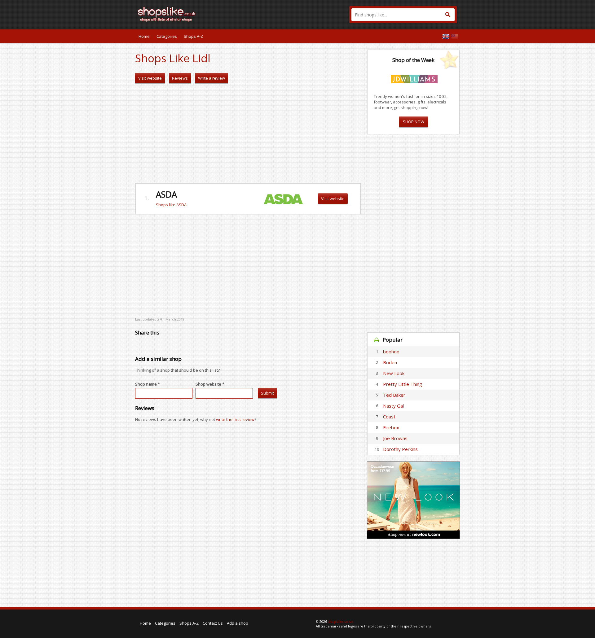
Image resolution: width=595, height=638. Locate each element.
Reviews (180, 78)
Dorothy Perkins (400, 449)
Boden (390, 362)
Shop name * (147, 384)
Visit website (150, 78)
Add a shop (237, 623)
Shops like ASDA (171, 205)
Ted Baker (394, 395)
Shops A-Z (193, 36)
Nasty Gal (393, 406)
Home (144, 36)
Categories (166, 36)
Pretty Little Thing (402, 384)
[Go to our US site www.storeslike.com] (454, 36)
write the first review (235, 419)
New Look (393, 373)
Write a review (211, 78)
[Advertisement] (248, 133)
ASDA (166, 194)
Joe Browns (395, 438)
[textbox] (403, 14)
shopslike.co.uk (340, 621)
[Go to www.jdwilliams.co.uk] (414, 78)
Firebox (391, 427)
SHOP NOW (413, 122)
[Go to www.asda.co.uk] (283, 198)
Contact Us (213, 623)
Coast (389, 416)
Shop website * (210, 384)
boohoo (391, 351)
